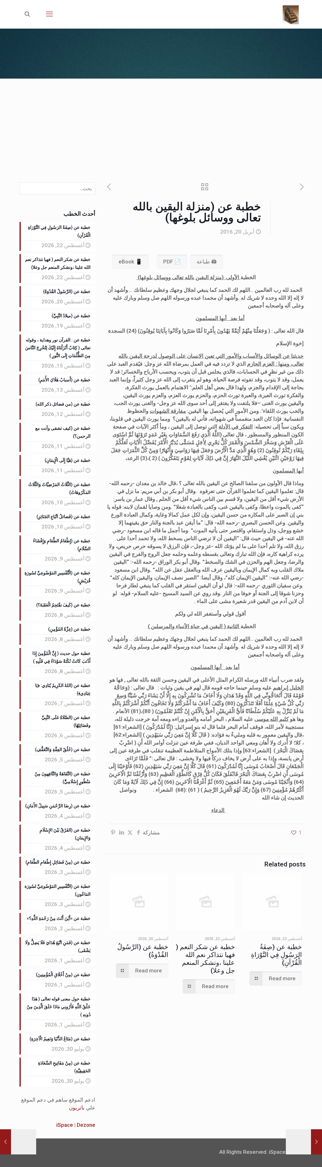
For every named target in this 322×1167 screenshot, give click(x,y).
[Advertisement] (161, 126)
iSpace (64, 1125)
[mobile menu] (49, 14)
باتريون (77, 1107)
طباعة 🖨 (207, 261)
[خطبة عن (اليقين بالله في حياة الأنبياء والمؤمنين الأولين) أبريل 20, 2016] (316, 1141)
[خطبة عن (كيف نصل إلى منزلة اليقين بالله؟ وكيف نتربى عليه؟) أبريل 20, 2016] (5, 1141)
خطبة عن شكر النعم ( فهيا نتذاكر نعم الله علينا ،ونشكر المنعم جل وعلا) (205, 958)
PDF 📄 (172, 261)
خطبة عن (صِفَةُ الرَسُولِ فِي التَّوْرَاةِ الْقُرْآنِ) (276, 954)
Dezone (86, 1125)
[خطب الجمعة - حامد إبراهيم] (291, 14)
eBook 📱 (130, 261)
